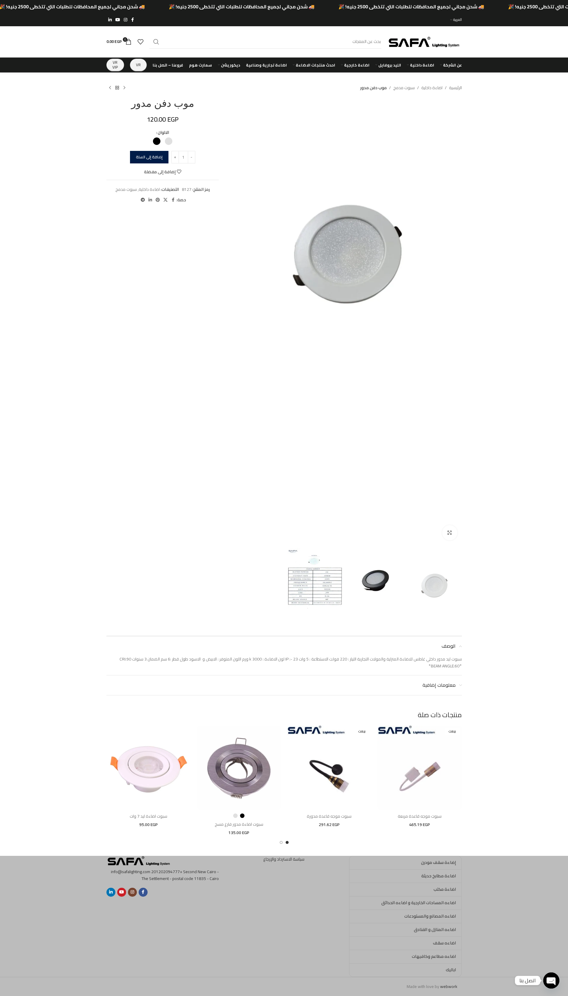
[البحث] (156, 42)
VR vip (115, 65)
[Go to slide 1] (287, 842)
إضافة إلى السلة (149, 156)
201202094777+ (166, 872)
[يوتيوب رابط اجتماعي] (118, 20)
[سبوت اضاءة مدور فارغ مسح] (239, 768)
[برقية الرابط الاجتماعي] (143, 200)
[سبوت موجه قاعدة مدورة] (329, 768)
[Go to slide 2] (281, 842)
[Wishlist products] (140, 42)
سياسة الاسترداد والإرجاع (283, 859)
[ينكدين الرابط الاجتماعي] (110, 20)
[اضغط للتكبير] (449, 532)
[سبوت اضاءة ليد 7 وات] (148, 768)
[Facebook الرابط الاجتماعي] (132, 20)
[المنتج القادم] (110, 88)
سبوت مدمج (404, 87)
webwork (448, 986)
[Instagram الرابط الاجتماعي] (125, 20)
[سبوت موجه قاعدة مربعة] (419, 768)
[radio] (168, 141)
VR (138, 64)
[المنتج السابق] (124, 88)
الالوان (163, 132)
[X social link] (165, 200)
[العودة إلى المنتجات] (117, 88)
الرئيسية (455, 87)
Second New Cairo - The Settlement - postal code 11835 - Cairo (180, 875)
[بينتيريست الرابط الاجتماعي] (158, 200)
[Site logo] (424, 41)
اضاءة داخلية (431, 87)
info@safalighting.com (130, 872)
